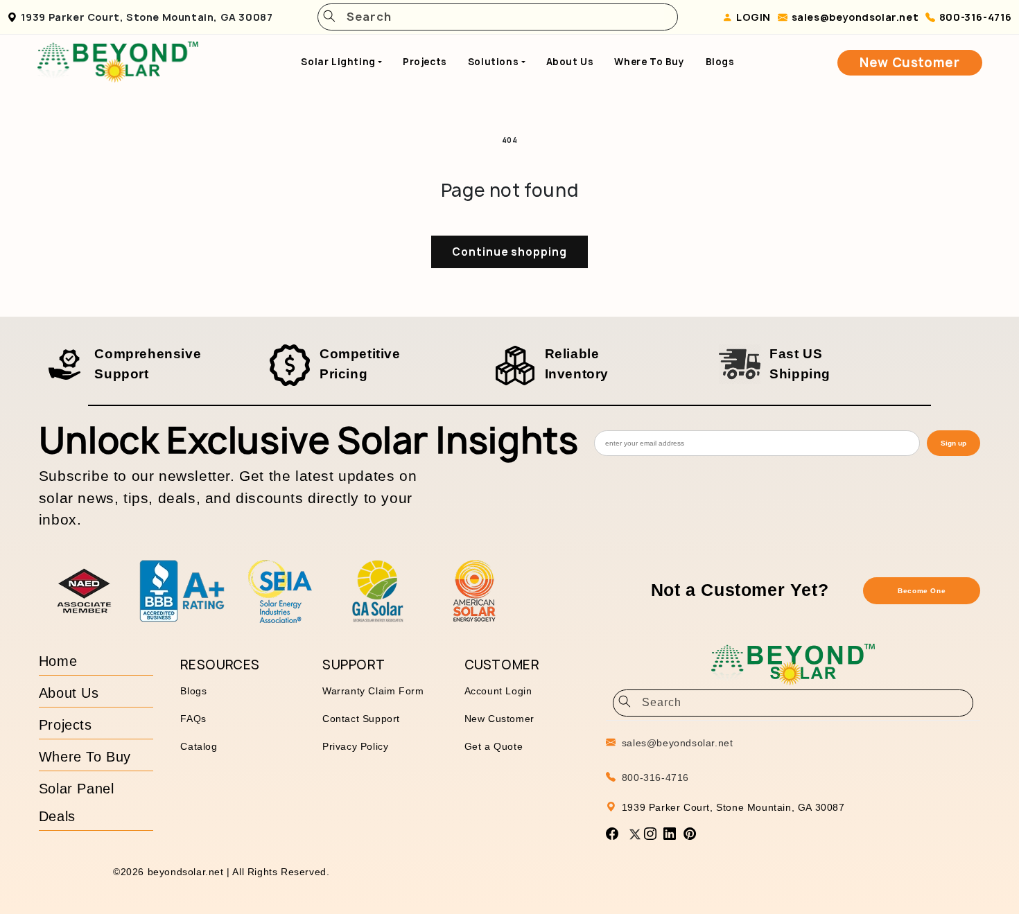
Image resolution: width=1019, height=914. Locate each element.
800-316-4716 (975, 17)
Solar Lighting (338, 61)
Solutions (493, 61)
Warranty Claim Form (373, 690)
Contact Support (361, 718)
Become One (922, 591)
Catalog (198, 746)
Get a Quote (493, 746)
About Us (570, 61)
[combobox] (502, 17)
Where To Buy (649, 61)
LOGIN (753, 17)
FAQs (193, 718)
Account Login (498, 690)
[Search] (329, 17)
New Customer (909, 62)
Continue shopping (509, 252)
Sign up (953, 443)
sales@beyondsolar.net (855, 17)
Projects (425, 61)
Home (58, 661)
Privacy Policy (355, 746)
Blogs (720, 61)
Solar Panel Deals (76, 802)
